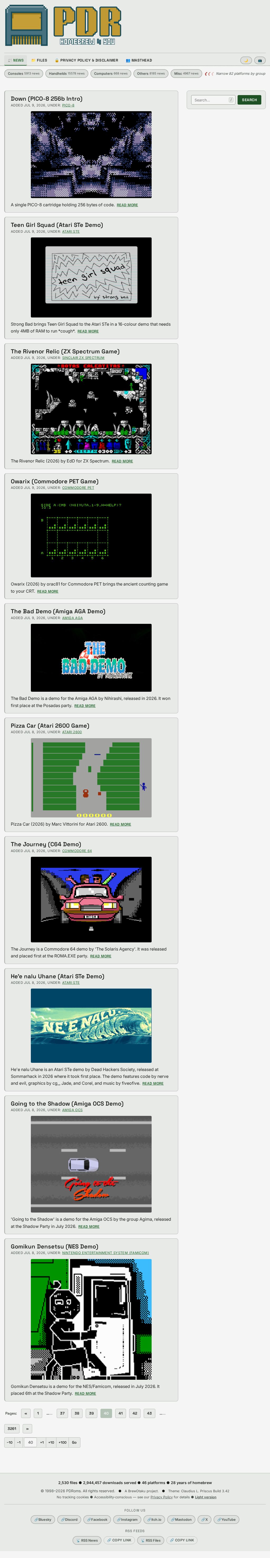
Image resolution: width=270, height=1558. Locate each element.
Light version (205, 1497)
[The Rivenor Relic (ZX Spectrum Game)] (91, 409)
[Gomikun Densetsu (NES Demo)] (91, 1319)
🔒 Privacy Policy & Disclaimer (86, 60)
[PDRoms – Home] (63, 25)
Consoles (24, 74)
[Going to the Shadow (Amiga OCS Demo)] (91, 1164)
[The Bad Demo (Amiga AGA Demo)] (91, 658)
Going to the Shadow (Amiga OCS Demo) (67, 1103)
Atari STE (71, 231)
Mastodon (181, 1520)
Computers (111, 74)
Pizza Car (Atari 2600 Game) (50, 725)
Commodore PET (78, 488)
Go (74, 1442)
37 (62, 1413)
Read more (127, 205)
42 (135, 1413)
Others (151, 74)
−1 (19, 1442)
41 (121, 1413)
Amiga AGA (72, 618)
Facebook (97, 1520)
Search (249, 99)
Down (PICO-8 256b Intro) (47, 98)
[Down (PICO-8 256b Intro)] (91, 154)
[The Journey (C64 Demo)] (91, 899)
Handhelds (67, 74)
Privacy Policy (162, 1497)
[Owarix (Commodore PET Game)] (91, 535)
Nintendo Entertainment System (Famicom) (105, 1253)
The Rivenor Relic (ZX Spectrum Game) (65, 351)
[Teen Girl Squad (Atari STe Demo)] (91, 277)
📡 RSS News (87, 1540)
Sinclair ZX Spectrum (83, 358)
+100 (62, 1442)
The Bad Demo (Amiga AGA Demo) (58, 611)
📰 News (15, 60)
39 (91, 1413)
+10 (51, 1442)
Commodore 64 (77, 851)
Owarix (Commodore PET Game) (55, 481)
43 (149, 1413)
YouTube (226, 1520)
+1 (42, 1442)
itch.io (154, 1520)
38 (77, 1413)
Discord (69, 1520)
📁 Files (39, 60)
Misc (186, 74)
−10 (9, 1442)
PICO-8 (68, 105)
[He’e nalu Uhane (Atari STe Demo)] (91, 1026)
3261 (12, 1428)
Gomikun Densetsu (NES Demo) (54, 1246)
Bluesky (42, 1520)
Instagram (127, 1520)
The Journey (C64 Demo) (46, 844)
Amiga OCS (72, 1110)
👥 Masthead (139, 60)
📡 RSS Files (151, 1540)
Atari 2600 (72, 732)
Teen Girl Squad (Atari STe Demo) (57, 224)
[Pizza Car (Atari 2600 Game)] (91, 777)
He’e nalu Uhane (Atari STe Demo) (57, 976)
